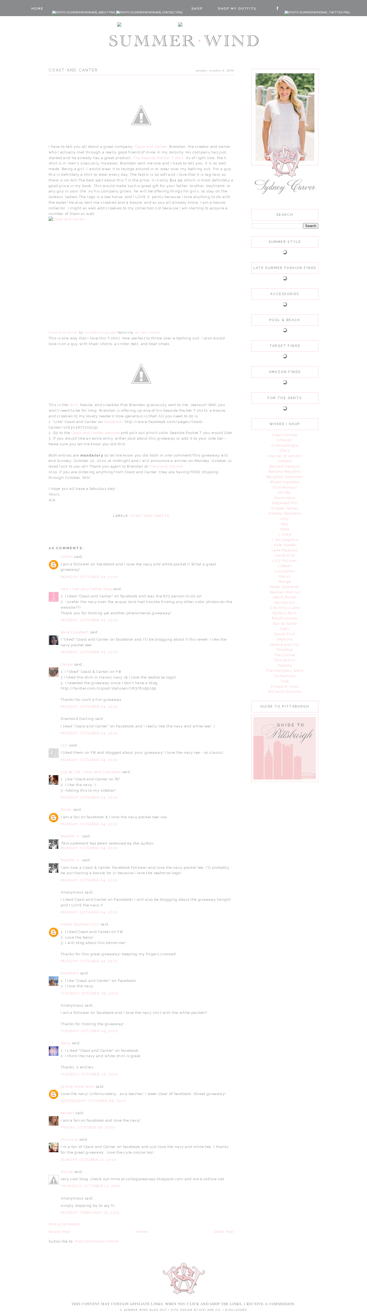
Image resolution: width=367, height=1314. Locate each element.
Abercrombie (284, 435)
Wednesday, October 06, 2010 (93, 1101)
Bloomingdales (284, 482)
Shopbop (284, 650)
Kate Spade (285, 545)
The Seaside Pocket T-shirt (158, 158)
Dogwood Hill (285, 503)
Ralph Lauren (285, 618)
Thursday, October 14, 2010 (91, 1186)
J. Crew (285, 534)
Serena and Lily (285, 644)
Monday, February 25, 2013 (90, 1213)
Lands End (285, 555)
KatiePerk (70, 973)
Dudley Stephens (284, 513)
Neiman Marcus (285, 592)
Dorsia (67, 1172)
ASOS (284, 450)
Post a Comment (64, 1224)
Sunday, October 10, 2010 (88, 1160)
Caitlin (67, 557)
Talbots (285, 665)
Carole (67, 664)
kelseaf (67, 1113)
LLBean (285, 566)
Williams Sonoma (285, 692)
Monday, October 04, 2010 (89, 577)
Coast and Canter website (95, 433)
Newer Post (59, 1232)
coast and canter (150, 516)
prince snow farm (78, 1087)
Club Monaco (284, 487)
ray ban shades (147, 332)
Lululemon (284, 571)
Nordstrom (285, 603)
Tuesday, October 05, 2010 (89, 993)
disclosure (236, 1310)
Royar (66, 809)
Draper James (284, 508)
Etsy (285, 519)
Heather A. (71, 836)
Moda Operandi (285, 587)
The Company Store (284, 671)
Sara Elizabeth (75, 632)
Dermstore (285, 498)
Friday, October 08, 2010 (88, 1127)
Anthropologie (284, 445)
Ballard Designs (284, 466)
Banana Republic (284, 471)
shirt (73, 405)
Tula (285, 681)
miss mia (69, 1139)
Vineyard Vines (284, 686)
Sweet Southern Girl (80, 924)
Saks (284, 629)
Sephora (285, 639)
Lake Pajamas (285, 550)
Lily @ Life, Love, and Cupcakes (91, 772)
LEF (64, 745)
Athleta (285, 461)
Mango (284, 582)
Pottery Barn (285, 613)
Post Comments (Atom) (97, 1241)
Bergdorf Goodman (285, 477)
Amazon (285, 440)
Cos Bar (285, 492)
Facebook (113, 422)
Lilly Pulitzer (284, 561)
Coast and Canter (151, 147)
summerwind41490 (100, 332)
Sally (66, 1043)
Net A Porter (285, 597)
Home (141, 1232)
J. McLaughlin (284, 540)
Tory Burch (284, 660)
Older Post (224, 1232)
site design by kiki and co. (197, 1310)
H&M (284, 529)
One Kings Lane (285, 608)
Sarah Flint (284, 634)
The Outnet (285, 655)
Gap (285, 524)
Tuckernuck (285, 676)
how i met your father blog (86, 589)
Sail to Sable (285, 624)
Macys (285, 576)
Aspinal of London (284, 456)
